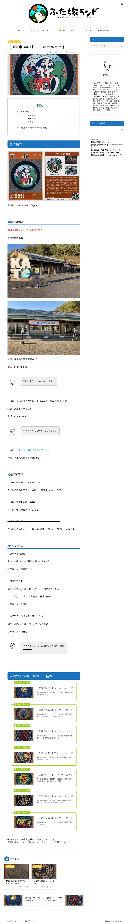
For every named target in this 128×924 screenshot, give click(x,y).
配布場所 (32, 115)
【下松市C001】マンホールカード (105, 152)
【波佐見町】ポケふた (100, 142)
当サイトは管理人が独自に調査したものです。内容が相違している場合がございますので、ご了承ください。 (39, 841)
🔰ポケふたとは (66, 30)
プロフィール (86, 30)
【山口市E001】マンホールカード (105, 150)
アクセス (32, 122)
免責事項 (28, 921)
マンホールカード (14, 42)
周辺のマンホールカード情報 (34, 127)
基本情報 (25, 111)
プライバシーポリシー (13, 921)
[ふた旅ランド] (63, 26)
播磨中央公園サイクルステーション (34, 450)
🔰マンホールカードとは (41, 30)
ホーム (21, 30)
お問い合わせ (104, 30)
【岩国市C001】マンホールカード (105, 155)
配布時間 (32, 118)
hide (48, 106)
